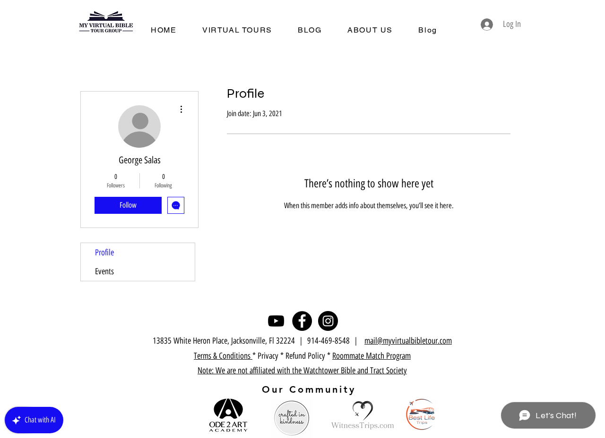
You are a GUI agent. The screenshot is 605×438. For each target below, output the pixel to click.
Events (104, 271)
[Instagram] (328, 321)
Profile (104, 252)
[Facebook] (302, 321)
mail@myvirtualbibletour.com (408, 341)
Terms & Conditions (223, 356)
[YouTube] (276, 321)
